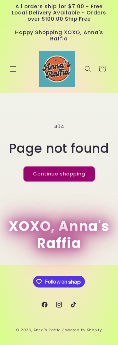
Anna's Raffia (47, 330)
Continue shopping (59, 173)
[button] (13, 69)
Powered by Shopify (82, 330)
